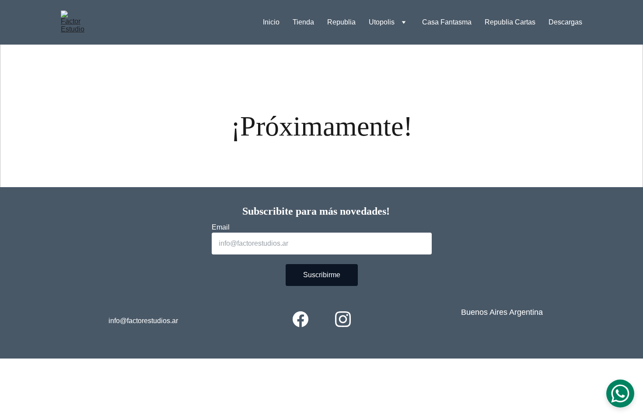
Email (221, 227)
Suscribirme (321, 275)
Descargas (565, 22)
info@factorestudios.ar (143, 320)
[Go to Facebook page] (300, 319)
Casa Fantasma (447, 22)
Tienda (303, 22)
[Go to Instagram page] (343, 319)
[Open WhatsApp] (620, 394)
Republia (341, 22)
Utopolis (382, 22)
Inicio (271, 22)
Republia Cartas (510, 22)
